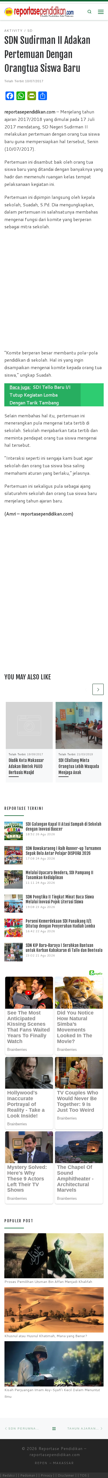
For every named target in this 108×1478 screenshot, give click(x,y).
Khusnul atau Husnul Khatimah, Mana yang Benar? (45, 1335)
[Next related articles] (98, 689)
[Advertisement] (54, 289)
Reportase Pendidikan (61, 1448)
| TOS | (83, 1475)
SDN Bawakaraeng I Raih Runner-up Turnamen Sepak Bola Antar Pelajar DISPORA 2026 (63, 851)
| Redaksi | (8, 1475)
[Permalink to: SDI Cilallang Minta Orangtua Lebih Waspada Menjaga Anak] (79, 725)
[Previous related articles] (85, 689)
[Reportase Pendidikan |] (38, 11)
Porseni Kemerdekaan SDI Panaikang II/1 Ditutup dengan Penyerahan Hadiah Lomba (60, 923)
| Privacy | (46, 1475)
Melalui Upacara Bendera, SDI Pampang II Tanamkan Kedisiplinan (59, 875)
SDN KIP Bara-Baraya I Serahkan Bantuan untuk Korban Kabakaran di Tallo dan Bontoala (64, 948)
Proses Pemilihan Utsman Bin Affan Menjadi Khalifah (48, 1281)
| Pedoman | (27, 1475)
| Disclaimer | (66, 1475)
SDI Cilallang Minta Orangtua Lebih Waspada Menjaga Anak (78, 766)
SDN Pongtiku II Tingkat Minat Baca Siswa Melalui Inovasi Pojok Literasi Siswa (60, 899)
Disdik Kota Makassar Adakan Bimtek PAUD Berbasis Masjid (26, 766)
